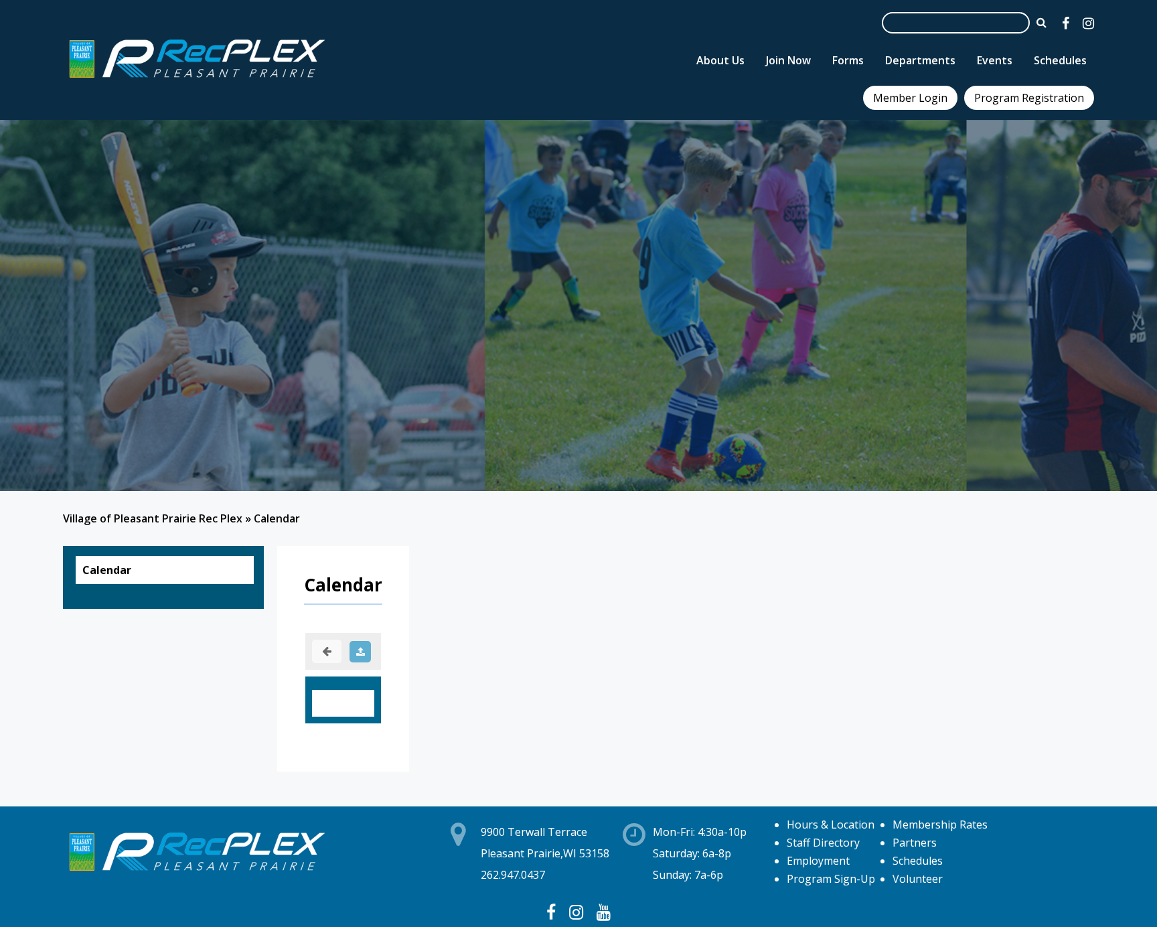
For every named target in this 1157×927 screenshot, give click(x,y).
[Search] (1041, 22)
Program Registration (1029, 97)
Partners (915, 842)
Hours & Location (830, 824)
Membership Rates (940, 824)
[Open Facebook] (1065, 23)
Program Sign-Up (831, 878)
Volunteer (918, 878)
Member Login (910, 97)
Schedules (918, 860)
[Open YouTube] (604, 911)
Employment (818, 860)
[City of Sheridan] (197, 79)
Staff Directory (823, 842)
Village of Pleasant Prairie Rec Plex (152, 518)
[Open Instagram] (1088, 23)
